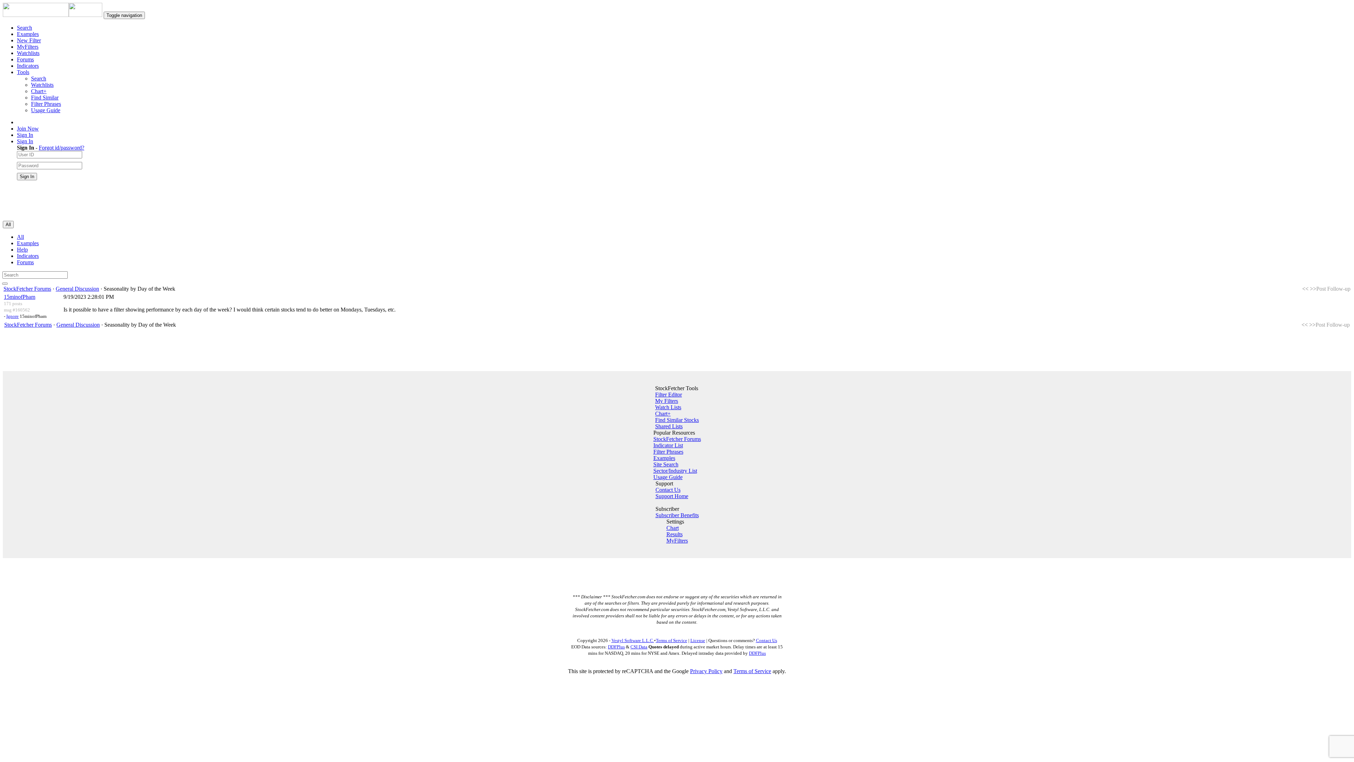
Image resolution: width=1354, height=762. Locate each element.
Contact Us (668, 490)
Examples (28, 34)
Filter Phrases (46, 104)
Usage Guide (45, 110)
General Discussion (77, 289)
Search (24, 28)
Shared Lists (669, 426)
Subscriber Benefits (677, 515)
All (20, 237)
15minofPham (19, 297)
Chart (672, 528)
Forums (25, 59)
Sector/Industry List (675, 471)
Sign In (25, 135)
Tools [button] (23, 72)
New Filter (29, 40)
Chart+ (39, 91)
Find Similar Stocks (677, 420)
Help (22, 250)
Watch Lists (668, 407)
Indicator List (668, 445)
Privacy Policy (706, 671)
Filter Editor (668, 395)
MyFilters (27, 47)
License (697, 640)
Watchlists (28, 53)
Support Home (671, 496)
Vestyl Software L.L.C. (632, 640)
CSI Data (638, 646)
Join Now (28, 129)
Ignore (12, 316)
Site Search (665, 464)
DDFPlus (616, 646)
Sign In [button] (25, 141)
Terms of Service (671, 640)
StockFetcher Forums (27, 289)
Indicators (28, 66)
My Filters (666, 401)
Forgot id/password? (61, 148)
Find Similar (45, 98)
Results (674, 534)
